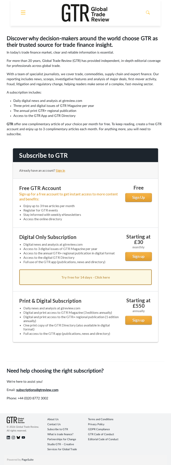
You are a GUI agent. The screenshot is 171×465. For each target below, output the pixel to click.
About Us (53, 419)
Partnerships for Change (61, 439)
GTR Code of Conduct (101, 434)
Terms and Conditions (100, 419)
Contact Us (54, 424)
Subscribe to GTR (57, 429)
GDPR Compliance (99, 429)
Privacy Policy (96, 424)
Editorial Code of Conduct (103, 439)
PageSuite (28, 460)
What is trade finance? (60, 434)
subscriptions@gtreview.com (37, 390)
